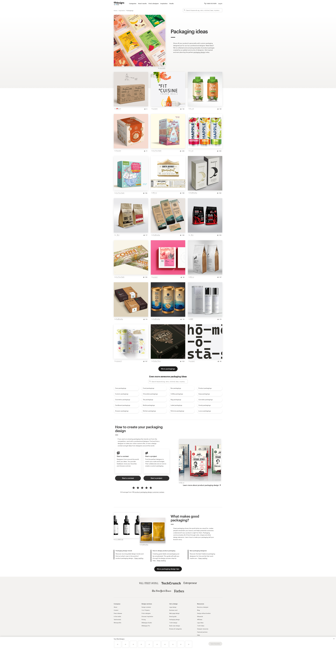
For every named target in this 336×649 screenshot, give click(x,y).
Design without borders (204, 613)
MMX (191, 319)
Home (116, 10)
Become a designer (202, 607)
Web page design (174, 613)
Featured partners (202, 632)
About (115, 607)
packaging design (199, 52)
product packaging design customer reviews (149, 492)
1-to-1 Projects (146, 610)
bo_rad (192, 109)
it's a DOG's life (119, 539)
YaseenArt (118, 151)
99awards (200, 616)
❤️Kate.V (118, 109)
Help (198, 635)
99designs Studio (147, 622)
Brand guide (172, 616)
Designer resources (202, 629)
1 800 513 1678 (211, 3)
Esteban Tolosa (157, 361)
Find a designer (153, 3)
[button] (334, 638)
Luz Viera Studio (157, 151)
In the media (117, 616)
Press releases (118, 613)
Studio (171, 3)
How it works (142, 3)
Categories (132, 3)
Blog (198, 610)
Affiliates (199, 619)
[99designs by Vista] (119, 3)
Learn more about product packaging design (201, 485)
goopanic (155, 109)
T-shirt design (173, 622)
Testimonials (117, 619)
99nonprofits (117, 622)
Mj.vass (155, 193)
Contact (116, 610)
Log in (220, 3)
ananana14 (119, 361)
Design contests (146, 607)
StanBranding (193, 193)
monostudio (162, 68)
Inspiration (164, 3)
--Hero (117, 235)
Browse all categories (175, 629)
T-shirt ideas (200, 625)
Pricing (144, 619)
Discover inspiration (147, 616)
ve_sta (191, 151)
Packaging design (174, 619)
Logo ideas (200, 622)
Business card (173, 610)
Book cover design (174, 625)
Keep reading (138, 558)
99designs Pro (146, 625)
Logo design (172, 607)
